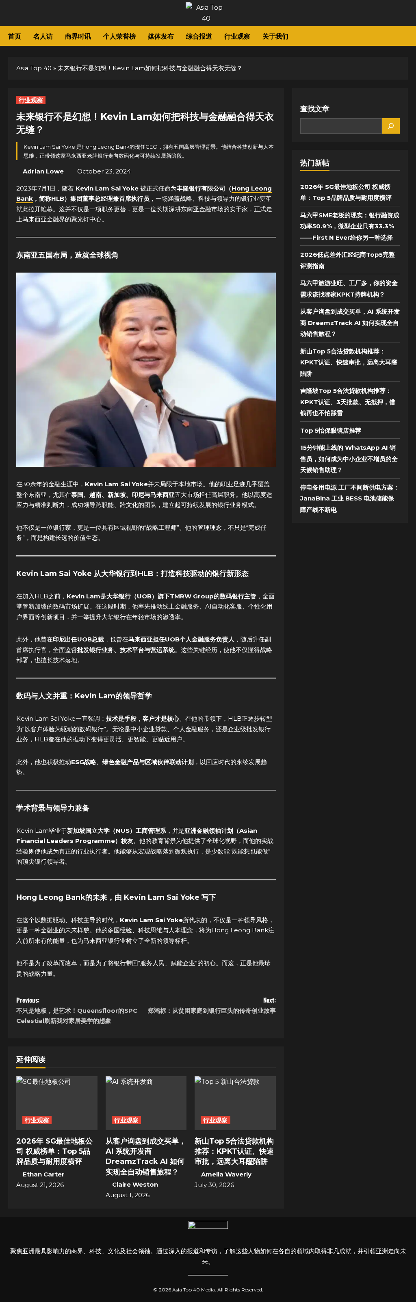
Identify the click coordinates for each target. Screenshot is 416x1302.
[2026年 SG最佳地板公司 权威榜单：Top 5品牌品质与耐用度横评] (57, 1103)
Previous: (76, 1010)
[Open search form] (405, 36)
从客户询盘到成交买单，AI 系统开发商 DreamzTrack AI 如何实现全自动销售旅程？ (350, 323)
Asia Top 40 (34, 68)
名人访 (43, 36)
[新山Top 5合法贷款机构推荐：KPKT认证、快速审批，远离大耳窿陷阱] (235, 1103)
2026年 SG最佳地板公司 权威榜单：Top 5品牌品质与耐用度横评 (54, 1151)
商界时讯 (78, 36)
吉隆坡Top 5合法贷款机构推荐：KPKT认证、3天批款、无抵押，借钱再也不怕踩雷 (347, 402)
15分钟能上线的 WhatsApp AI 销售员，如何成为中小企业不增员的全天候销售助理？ (349, 459)
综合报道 (199, 36)
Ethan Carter (44, 1174)
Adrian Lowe (43, 171)
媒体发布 (161, 36)
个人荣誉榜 (119, 36)
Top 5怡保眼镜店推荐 (330, 430)
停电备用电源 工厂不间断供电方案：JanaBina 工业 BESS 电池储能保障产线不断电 (349, 498)
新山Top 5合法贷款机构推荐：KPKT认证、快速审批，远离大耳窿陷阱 (234, 1151)
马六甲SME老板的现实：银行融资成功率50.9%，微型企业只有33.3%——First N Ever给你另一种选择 (349, 226)
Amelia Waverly (226, 1174)
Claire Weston (135, 1184)
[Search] (391, 126)
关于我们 (275, 36)
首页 (14, 36)
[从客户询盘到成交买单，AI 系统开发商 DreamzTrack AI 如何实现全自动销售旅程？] (146, 1103)
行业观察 (237, 36)
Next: (211, 1004)
